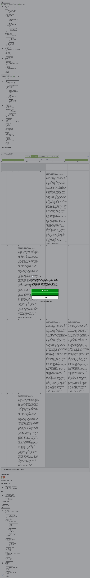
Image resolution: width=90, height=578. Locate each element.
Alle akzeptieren (45, 290)
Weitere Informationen (42, 300)
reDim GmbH (49, 301)
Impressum (50, 300)
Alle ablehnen (45, 294)
